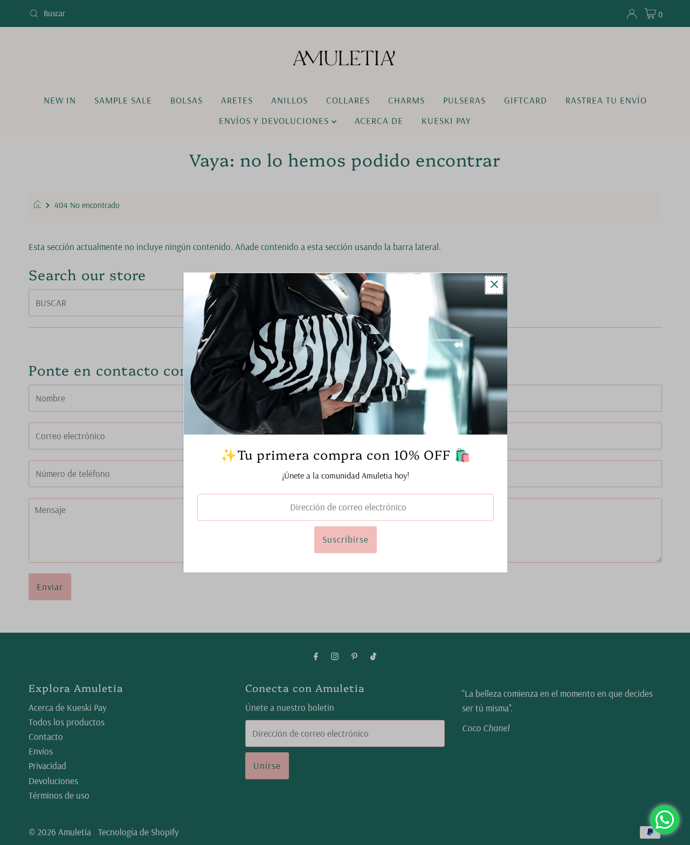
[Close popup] (494, 284)
